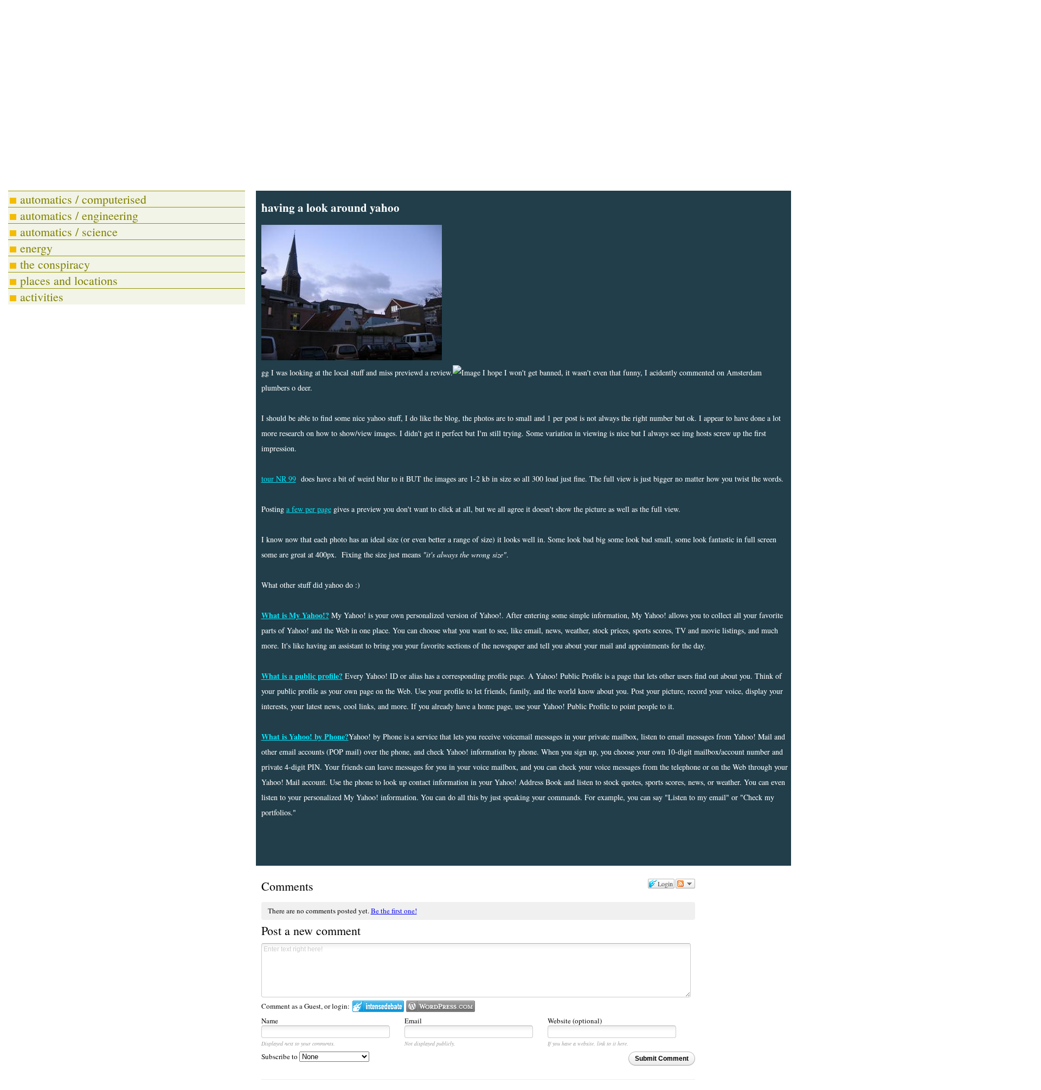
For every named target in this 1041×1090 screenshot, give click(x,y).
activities (41, 296)
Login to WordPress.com (440, 1006)
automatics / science (69, 231)
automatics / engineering (79, 215)
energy (36, 248)
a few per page (308, 509)
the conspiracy (55, 264)
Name (269, 1021)
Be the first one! (394, 911)
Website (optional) (575, 1021)
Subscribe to (280, 1056)
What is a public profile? (302, 676)
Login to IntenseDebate (378, 1006)
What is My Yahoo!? (295, 615)
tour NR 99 (278, 478)
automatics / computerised (83, 199)
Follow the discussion (685, 883)
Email (413, 1021)
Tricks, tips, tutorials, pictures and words (267, 138)
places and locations (69, 280)
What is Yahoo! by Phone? (305, 736)
